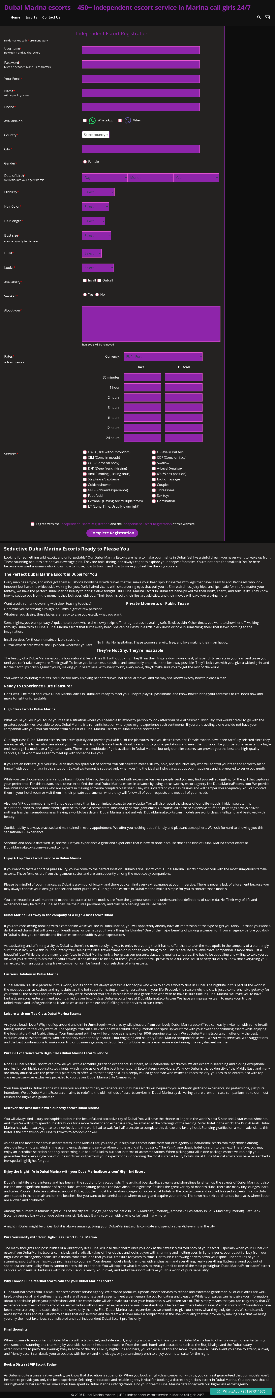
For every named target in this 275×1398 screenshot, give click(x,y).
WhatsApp (105, 120)
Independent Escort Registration (85, 524)
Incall (92, 280)
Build (9, 253)
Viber (136, 120)
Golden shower (99, 484)
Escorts (31, 17)
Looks (9, 267)
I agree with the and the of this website (115, 524)
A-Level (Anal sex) (169, 468)
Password (12, 62)
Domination (165, 501)
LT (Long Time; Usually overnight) (113, 506)
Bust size (12, 235)
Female (93, 161)
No (102, 294)
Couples (162, 484)
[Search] (259, 17)
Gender (10, 163)
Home (15, 17)
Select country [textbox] (94, 134)
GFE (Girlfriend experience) (107, 490)
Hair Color (13, 206)
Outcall (107, 280)
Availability (13, 282)
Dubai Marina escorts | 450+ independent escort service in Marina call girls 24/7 (127, 7)
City (8, 149)
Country (11, 135)
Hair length (13, 221)
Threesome (165, 490)
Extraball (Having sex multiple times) (115, 501)
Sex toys (163, 495)
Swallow (162, 463)
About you (13, 310)
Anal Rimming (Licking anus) (108, 474)
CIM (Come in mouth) (103, 457)
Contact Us (51, 17)
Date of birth (15, 175)
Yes (90, 294)
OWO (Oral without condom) (108, 452)
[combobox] (96, 134)
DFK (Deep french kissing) (107, 468)
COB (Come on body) (103, 463)
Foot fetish (95, 495)
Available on (13, 121)
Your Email (13, 79)
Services (11, 454)
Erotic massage (168, 479)
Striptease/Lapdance (103, 479)
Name (9, 91)
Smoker (11, 296)
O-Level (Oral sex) (170, 452)
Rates (9, 356)
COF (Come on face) (171, 457)
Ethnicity (11, 192)
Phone (10, 107)
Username (13, 48)
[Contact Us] (267, 17)
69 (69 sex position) (171, 474)
